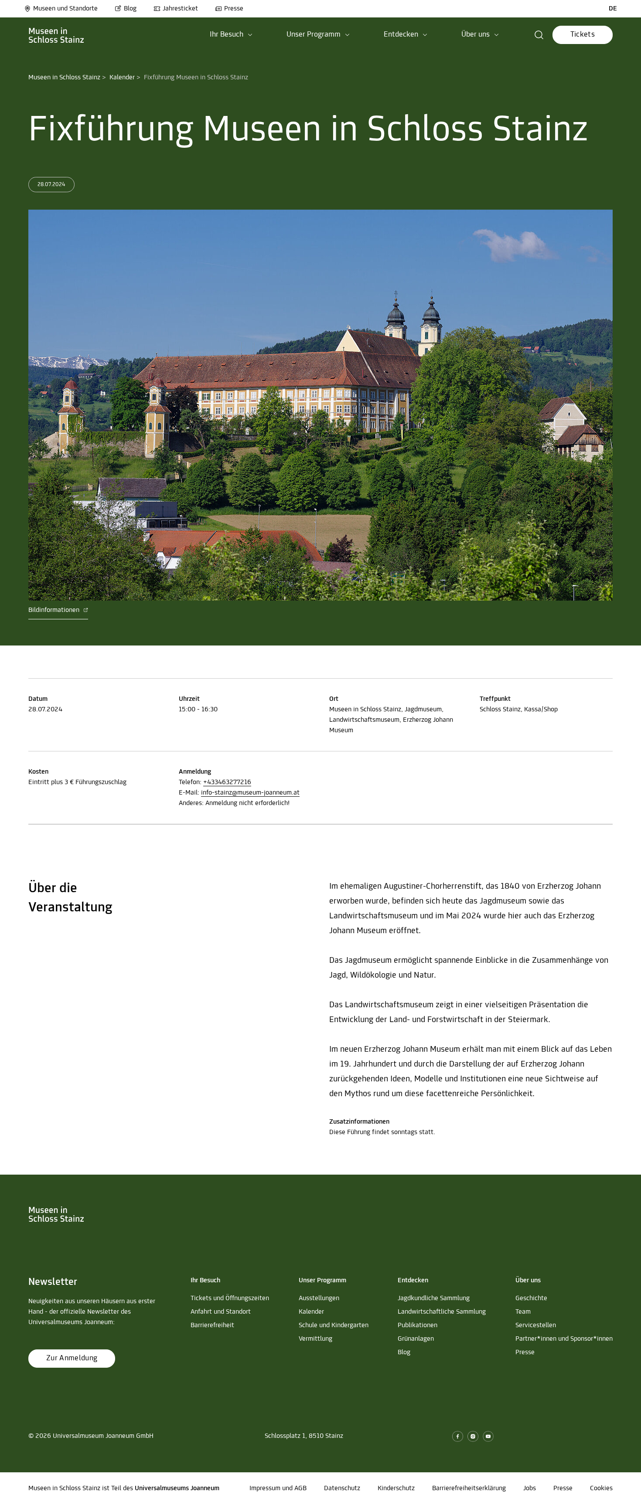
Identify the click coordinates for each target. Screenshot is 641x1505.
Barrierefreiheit (212, 1325)
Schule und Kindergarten (333, 1325)
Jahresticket (180, 8)
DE (613, 8)
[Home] (56, 35)
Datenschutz (342, 1488)
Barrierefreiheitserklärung (469, 1488)
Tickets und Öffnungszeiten (230, 1298)
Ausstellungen (319, 1298)
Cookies (601, 1488)
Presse (233, 8)
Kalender (122, 77)
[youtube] (488, 1436)
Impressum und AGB (278, 1488)
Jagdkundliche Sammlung (434, 1298)
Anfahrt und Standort (221, 1311)
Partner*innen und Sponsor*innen (564, 1338)
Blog (130, 8)
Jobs (529, 1488)
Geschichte (531, 1298)
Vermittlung (315, 1338)
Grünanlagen (416, 1338)
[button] (231, 35)
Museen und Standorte (65, 8)
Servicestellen (535, 1325)
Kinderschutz (396, 1488)
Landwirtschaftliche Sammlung (442, 1311)
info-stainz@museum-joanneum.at (250, 792)
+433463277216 (227, 782)
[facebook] (457, 1436)
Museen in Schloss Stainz (64, 77)
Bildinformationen (54, 610)
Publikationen (417, 1325)
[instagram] (472, 1436)
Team (523, 1311)
